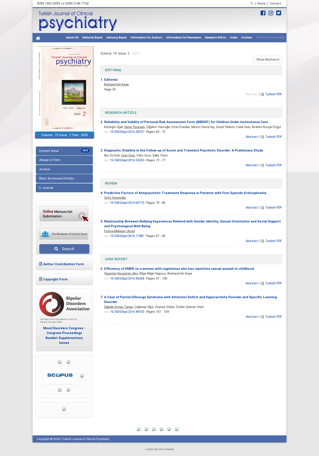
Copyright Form (55, 279)
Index (233, 37)
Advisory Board (116, 37)
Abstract (252, 137)
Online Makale (165, 449)
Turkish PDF (273, 94)
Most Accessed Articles (56, 178)
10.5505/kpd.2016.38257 (127, 132)
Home (262, 3)
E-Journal (46, 188)
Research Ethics (215, 37)
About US (72, 37)
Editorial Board (92, 37)
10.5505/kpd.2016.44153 (127, 312)
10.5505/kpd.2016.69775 (127, 203)
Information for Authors (146, 37)
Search (66, 249)
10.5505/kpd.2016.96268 (127, 278)
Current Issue (63, 151)
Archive (44, 169)
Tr (253, 3)
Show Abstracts (268, 59)
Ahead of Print (49, 160)
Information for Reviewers (183, 37)
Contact (275, 3)
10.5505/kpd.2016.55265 (127, 160)
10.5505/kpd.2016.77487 (127, 236)
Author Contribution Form (63, 264)
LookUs (149, 449)
